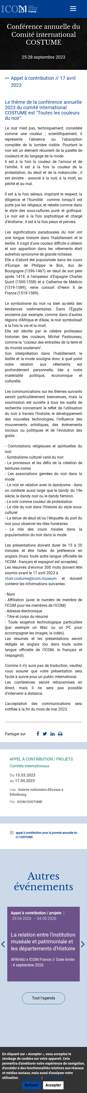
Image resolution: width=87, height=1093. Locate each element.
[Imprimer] (60, 734)
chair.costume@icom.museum (31, 578)
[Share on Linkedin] (53, 734)
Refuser (31, 1085)
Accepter (53, 1085)
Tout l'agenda (43, 998)
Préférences (52, 1078)
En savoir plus (30, 1078)
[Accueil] (19, 9)
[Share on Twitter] (45, 734)
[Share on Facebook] (37, 734)
